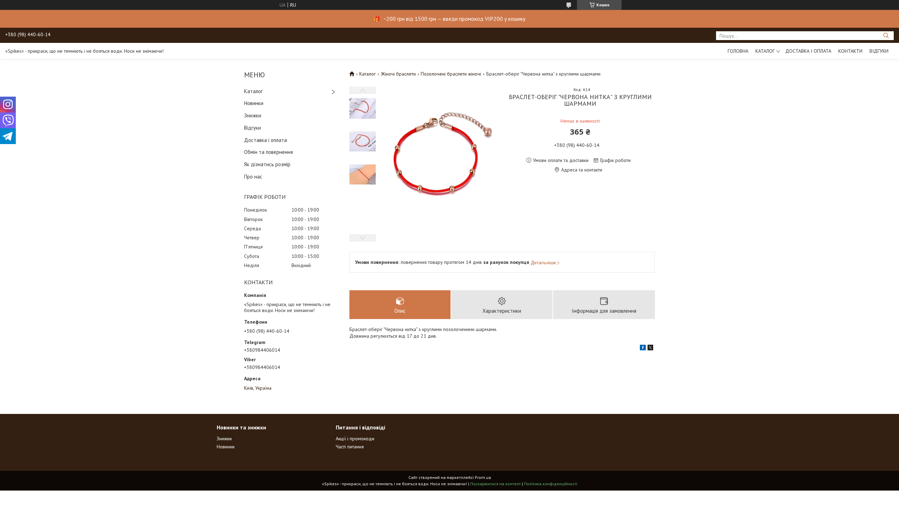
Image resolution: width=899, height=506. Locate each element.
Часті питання (350, 446)
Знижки (252, 115)
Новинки (253, 103)
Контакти (850, 51)
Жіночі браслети (398, 73)
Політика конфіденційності (550, 483)
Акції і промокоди (355, 438)
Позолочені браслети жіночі (451, 73)
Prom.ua (483, 477)
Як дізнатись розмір (267, 164)
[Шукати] (886, 35)
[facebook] (643, 348)
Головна (738, 51)
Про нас (253, 176)
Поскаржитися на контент (495, 483)
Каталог (765, 51)
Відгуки (879, 51)
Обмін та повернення (268, 152)
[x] (650, 348)
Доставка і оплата (808, 51)
